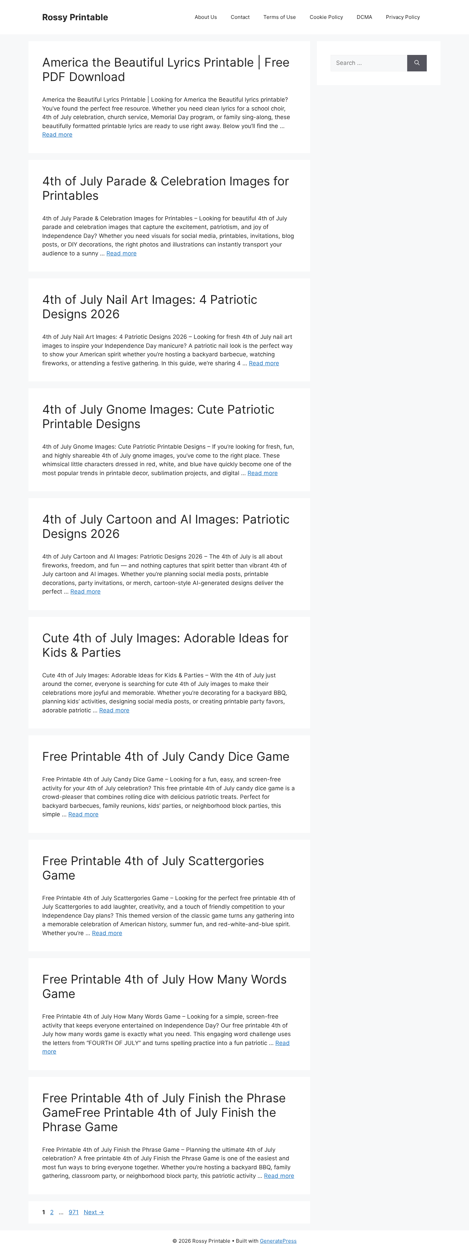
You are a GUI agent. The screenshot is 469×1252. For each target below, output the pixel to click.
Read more (57, 134)
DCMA (364, 17)
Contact (240, 17)
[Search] (417, 63)
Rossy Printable (75, 17)
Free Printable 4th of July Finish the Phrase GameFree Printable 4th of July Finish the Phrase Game (164, 1112)
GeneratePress (278, 1241)
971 (74, 1212)
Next (94, 1212)
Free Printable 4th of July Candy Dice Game (165, 756)
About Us (206, 17)
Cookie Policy (326, 17)
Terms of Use (279, 17)
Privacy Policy (403, 17)
